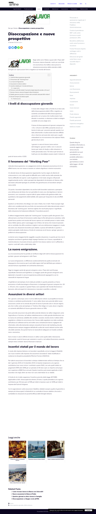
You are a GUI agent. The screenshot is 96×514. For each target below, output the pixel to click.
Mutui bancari (55, 9)
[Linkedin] (15, 47)
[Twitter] (12, 47)
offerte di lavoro (28, 505)
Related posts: (17, 98)
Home (15, 28)
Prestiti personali (75, 120)
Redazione (61, 3)
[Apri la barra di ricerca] (86, 3)
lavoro (11, 503)
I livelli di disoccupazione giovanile (20, 77)
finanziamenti (74, 92)
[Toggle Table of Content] (48, 75)
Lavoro (39, 9)
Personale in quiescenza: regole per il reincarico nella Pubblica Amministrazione (78, 22)
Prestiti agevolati (75, 117)
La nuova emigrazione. (17, 81)
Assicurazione (64, 9)
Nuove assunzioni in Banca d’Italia (24, 494)
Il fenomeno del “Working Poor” (19, 79)
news (71, 111)
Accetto (88, 510)
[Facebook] (9, 47)
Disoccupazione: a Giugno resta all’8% (26, 499)
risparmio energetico (76, 123)
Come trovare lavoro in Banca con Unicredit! (28, 491)
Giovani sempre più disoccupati (19, 96)
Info (81, 3)
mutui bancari (74, 108)
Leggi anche (16, 88)
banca (72, 86)
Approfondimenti (17, 9)
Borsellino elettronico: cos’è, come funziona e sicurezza (77, 43)
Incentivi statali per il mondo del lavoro (21, 86)
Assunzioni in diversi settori (18, 84)
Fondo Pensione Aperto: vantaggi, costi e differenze (78, 51)
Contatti (53, 3)
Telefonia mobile (84, 9)
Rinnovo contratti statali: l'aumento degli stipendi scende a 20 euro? (30, 90)
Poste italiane (74, 9)
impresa (72, 98)
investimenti (74, 102)
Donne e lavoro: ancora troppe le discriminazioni (24, 92)
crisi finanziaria (75, 89)
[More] (21, 47)
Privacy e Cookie (72, 3)
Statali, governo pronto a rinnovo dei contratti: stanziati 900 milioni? (30, 94)
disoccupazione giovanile (16, 505)
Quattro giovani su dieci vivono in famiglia (27, 496)
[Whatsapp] (18, 47)
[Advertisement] (37, 53)
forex (71, 95)
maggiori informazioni (78, 510)
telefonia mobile (75, 127)
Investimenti (46, 9)
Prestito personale (28, 9)
